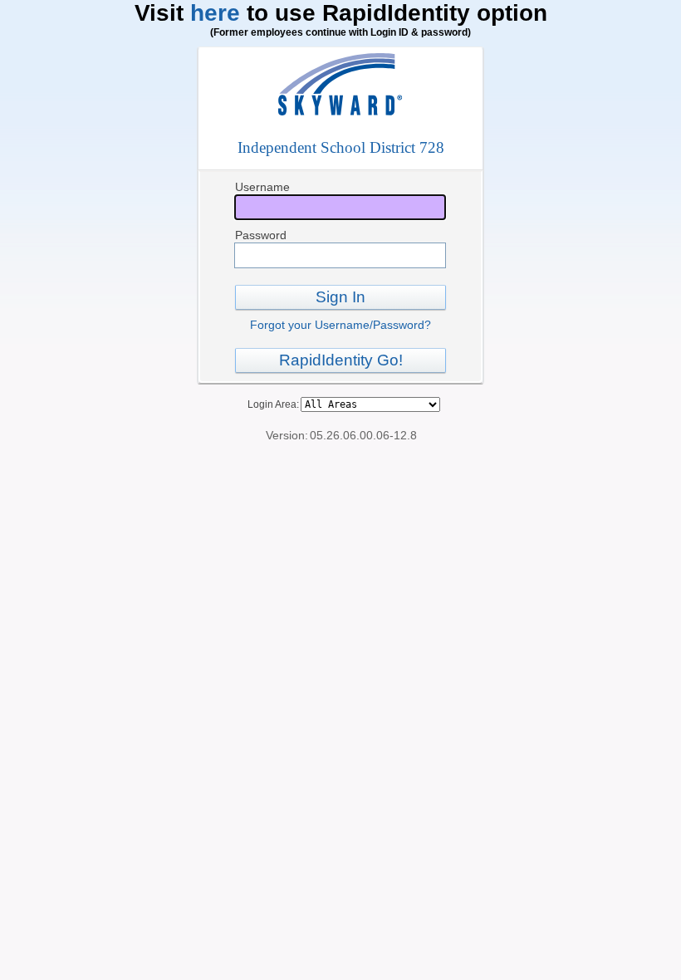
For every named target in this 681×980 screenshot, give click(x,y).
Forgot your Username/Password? (340, 324)
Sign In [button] (340, 297)
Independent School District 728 (341, 147)
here (215, 13)
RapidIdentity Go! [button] (341, 360)
